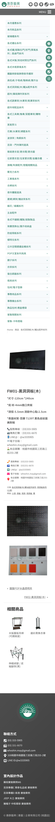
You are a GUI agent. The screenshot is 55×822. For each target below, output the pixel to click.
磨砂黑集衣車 (38, 633)
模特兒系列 (13, 239)
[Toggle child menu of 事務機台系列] (47, 301)
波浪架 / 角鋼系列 (16, 138)
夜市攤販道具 (14, 192)
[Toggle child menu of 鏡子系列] (47, 260)
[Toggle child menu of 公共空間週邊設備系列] (47, 246)
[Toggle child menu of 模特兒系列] (47, 239)
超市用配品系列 (15, 107)
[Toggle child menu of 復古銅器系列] (47, 273)
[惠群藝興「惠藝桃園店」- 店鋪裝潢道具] (31, 4)
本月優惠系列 (14, 23)
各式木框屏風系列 (16, 67)
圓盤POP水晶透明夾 (21, 588)
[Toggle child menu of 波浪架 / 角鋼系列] (47, 138)
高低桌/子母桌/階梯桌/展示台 (22, 80)
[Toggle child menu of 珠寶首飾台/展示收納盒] (47, 226)
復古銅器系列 (14, 273)
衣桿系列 (12, 185)
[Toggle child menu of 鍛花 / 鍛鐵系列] (47, 206)
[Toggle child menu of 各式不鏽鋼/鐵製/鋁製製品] (47, 219)
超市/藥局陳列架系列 (18, 93)
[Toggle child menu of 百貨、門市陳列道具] (47, 145)
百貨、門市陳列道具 (17, 144)
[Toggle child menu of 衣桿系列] (47, 185)
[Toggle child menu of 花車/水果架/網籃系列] (47, 131)
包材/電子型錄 (14, 287)
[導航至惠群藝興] (41, 4)
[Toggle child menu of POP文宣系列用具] (47, 253)
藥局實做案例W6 (12, 782)
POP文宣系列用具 (16, 253)
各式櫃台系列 (14, 43)
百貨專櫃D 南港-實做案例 (17, 792)
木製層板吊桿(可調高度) (16, 635)
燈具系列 (12, 280)
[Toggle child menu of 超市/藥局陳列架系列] (47, 94)
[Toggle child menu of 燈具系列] (47, 280)
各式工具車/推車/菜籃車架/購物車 (23, 115)
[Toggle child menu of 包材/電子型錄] (47, 287)
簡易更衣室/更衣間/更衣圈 (21, 151)
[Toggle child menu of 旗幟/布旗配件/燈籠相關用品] (47, 165)
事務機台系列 (14, 301)
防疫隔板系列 (14, 233)
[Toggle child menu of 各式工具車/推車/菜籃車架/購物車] (47, 116)
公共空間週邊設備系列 (19, 246)
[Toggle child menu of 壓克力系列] (47, 172)
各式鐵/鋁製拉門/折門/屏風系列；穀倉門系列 (22, 51)
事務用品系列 (14, 294)
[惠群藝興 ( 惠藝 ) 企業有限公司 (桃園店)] (27, 711)
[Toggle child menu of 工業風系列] (47, 178)
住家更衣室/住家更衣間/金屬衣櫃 (24, 158)
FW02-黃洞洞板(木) (34, 597)
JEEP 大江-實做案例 (14, 798)
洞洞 (23, 493)
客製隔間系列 (14, 314)
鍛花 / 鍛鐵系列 (15, 206)
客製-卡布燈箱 (14, 321)
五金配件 (12, 212)
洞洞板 (29, 493)
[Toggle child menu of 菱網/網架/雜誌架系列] (47, 199)
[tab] (27, 378)
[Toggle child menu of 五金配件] (47, 212)
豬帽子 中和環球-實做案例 (17, 803)
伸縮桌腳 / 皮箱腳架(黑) (16, 665)
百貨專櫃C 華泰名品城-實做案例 (20, 787)
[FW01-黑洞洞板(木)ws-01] (27, 361)
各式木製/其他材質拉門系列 (21, 60)
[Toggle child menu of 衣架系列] (47, 267)
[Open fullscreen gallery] (45, 378)
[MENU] (49, 12)
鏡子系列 (12, 260)
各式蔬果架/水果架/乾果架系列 (23, 100)
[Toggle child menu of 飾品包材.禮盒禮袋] (47, 307)
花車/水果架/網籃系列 (18, 131)
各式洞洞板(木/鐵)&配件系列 (22, 87)
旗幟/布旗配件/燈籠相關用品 (22, 165)
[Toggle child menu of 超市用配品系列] (47, 107)
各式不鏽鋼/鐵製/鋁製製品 (21, 219)
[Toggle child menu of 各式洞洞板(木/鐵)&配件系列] (47, 87)
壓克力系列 (13, 172)
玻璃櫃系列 (13, 36)
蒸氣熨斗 (12, 124)
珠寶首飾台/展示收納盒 (19, 226)
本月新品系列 (14, 29)
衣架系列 (12, 267)
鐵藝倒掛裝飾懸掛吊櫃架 (20, 73)
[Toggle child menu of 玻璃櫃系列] (47, 36)
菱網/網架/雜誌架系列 (18, 199)
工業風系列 (13, 178)
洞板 (19, 493)
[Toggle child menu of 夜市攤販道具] (47, 192)
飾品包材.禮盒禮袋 (17, 307)
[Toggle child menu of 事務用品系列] (47, 294)
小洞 (14, 493)
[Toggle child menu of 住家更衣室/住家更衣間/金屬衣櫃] (47, 158)
